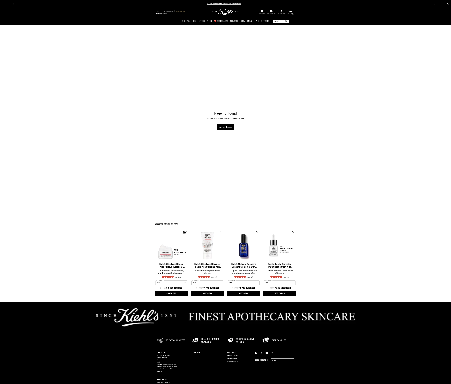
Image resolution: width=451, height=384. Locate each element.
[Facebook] (256, 353)
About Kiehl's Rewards (163, 382)
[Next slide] (434, 3)
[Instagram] (272, 353)
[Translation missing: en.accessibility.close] (448, 4)
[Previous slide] (13, 3)
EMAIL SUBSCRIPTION (161, 14)
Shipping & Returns (232, 355)
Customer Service (168, 11)
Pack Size (160, 280)
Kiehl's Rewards (180, 11)
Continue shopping (225, 127)
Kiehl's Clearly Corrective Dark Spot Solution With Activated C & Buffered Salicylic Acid (280, 265)
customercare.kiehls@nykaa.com (166, 364)
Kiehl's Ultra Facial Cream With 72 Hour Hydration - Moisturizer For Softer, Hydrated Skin (171, 265)
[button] (185, 232)
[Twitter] (261, 353)
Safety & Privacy (232, 358)
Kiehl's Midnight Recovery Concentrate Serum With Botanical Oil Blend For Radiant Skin (243, 265)
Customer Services (232, 361)
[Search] (281, 21)
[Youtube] (266, 353)
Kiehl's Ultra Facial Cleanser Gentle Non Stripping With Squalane (207, 265)
